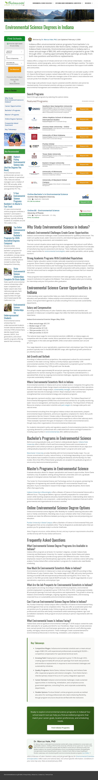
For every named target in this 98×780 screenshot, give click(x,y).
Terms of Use (49, 774)
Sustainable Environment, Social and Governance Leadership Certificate (57, 174)
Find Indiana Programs (60, 728)
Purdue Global (48, 144)
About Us (34, 774)
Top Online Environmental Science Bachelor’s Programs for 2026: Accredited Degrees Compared (14, 235)
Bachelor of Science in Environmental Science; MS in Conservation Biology (57, 137)
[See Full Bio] (90, 753)
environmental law (52, 432)
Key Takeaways (10, 129)
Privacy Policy (27, 774)
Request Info (84, 109)
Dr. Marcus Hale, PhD (49, 39)
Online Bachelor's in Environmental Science (47, 194)
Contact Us (41, 774)
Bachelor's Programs (12, 110)
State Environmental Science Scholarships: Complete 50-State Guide (14, 274)
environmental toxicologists (55, 251)
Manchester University (35, 453)
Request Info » (85, 202)
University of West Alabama (53, 135)
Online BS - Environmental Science (43, 210)
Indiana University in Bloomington (39, 492)
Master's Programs (12, 115)
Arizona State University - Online (55, 127)
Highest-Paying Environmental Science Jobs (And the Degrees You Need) (14, 163)
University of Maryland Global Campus (54, 181)
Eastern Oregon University (53, 163)
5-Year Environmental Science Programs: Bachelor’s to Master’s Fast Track (14, 200)
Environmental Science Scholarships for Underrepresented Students (14, 311)
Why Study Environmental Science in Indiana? (14, 100)
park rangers (66, 405)
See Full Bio (85, 753)
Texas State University (51, 154)
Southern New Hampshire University (57, 106)
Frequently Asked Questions (11, 124)
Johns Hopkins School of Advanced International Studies (57, 119)
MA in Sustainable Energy (60, 121)
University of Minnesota (52, 172)
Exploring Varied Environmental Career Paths (68, 3)
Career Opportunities (13, 106)
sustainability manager (62, 389)
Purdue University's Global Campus (39, 523)
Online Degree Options (13, 119)
